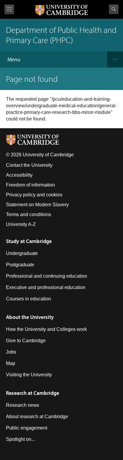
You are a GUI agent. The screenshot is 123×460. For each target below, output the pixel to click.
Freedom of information (30, 184)
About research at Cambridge (37, 416)
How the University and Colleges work (46, 329)
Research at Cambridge (32, 392)
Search (114, 9)
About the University (30, 317)
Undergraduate (22, 253)
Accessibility (19, 175)
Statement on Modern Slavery (37, 204)
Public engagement (26, 427)
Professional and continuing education (46, 276)
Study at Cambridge (29, 241)
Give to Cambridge (26, 340)
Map (10, 363)
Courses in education (28, 298)
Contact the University (29, 165)
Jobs (11, 351)
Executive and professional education (45, 287)
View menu (9, 9)
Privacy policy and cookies (34, 194)
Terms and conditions (28, 214)
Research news (22, 405)
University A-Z (21, 224)
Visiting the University (29, 374)
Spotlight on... (20, 439)
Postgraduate (20, 264)
